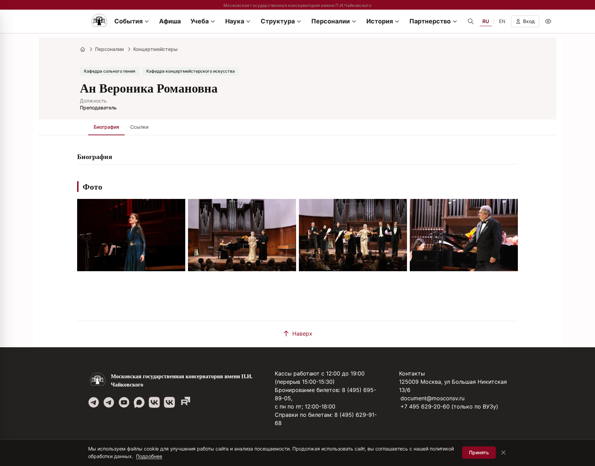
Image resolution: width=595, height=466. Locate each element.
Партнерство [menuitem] (430, 21)
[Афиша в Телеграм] (184, 402)
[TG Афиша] (108, 402)
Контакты (412, 373)
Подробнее (149, 456)
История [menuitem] (379, 21)
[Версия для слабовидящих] (548, 21)
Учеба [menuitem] (199, 21)
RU (485, 21)
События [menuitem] (128, 21)
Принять (479, 452)
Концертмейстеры (155, 49)
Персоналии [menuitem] (330, 21)
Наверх (302, 333)
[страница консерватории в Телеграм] (93, 402)
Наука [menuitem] (234, 21)
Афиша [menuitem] (170, 21)
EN (502, 21)
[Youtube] (123, 402)
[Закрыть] (503, 452)
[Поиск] (470, 21)
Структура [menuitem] (278, 21)
